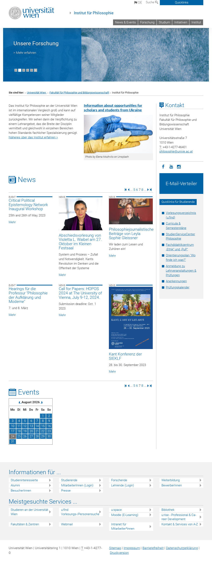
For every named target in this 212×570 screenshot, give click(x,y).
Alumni (15, 485)
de (139, 2)
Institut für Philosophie (93, 13)
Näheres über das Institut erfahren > (33, 137)
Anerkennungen (176, 281)
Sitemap (115, 548)
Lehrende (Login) (122, 485)
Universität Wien (37, 92)
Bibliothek (167, 510)
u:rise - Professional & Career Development (178, 517)
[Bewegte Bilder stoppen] (35, 70)
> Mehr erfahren (24, 53)
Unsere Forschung (36, 43)
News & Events (125, 22)
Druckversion (119, 553)
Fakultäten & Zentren (25, 524)
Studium (164, 22)
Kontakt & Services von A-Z (179, 524)
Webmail (67, 524)
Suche (150, 2)
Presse (66, 490)
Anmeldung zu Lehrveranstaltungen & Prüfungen (181, 270)
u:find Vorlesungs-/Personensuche (80, 512)
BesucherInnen (21, 490)
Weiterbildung (170, 480)
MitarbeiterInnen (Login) (77, 485)
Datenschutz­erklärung (182, 548)
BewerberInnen (171, 485)
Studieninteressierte (24, 480)
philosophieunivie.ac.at (176, 151)
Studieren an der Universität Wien (29, 512)
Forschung (147, 22)
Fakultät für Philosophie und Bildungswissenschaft (79, 92)
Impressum (132, 548)
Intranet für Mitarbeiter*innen (122, 526)
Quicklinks (181, 2)
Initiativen (180, 22)
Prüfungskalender (177, 287)
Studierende (69, 480)
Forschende (119, 480)
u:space (116, 510)
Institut (196, 22)
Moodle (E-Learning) (124, 515)
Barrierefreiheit (153, 548)
